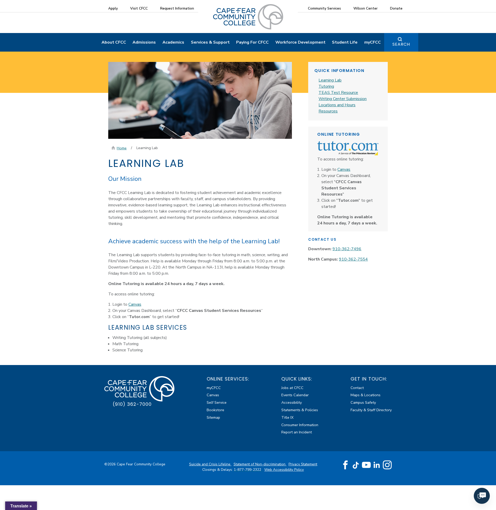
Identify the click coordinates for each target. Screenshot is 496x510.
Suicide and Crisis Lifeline (210, 464)
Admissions (144, 42)
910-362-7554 (353, 259)
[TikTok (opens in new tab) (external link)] (355, 465)
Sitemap (213, 417)
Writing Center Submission (343, 99)
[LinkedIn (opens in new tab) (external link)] (376, 465)
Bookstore (215, 409)
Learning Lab (330, 80)
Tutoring (326, 86)
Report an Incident (296, 432)
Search (401, 44)
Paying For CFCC (252, 42)
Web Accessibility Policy (284, 469)
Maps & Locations (366, 395)
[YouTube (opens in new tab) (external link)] (366, 465)
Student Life (345, 42)
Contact (357, 387)
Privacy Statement (303, 464)
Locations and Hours (337, 105)
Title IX (287, 417)
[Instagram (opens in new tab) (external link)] (387, 465)
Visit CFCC (139, 8)
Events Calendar (295, 395)
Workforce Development (300, 42)
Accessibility (291, 402)
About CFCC (114, 42)
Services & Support (210, 42)
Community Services (324, 8)
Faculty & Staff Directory (371, 409)
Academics (173, 42)
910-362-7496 (346, 249)
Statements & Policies (299, 409)
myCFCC (372, 42)
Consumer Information (299, 424)
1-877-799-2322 (248, 469)
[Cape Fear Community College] (248, 16)
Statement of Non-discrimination (260, 464)
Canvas (134, 304)
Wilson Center (365, 8)
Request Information (177, 8)
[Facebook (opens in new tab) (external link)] (345, 465)
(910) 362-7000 (132, 404)
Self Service (217, 402)
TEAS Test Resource (338, 92)
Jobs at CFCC (292, 387)
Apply (113, 8)
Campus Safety (363, 402)
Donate (396, 8)
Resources (328, 111)
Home (122, 148)
